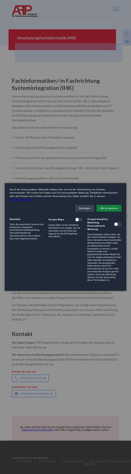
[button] (84, 208)
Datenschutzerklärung (22, 199)
